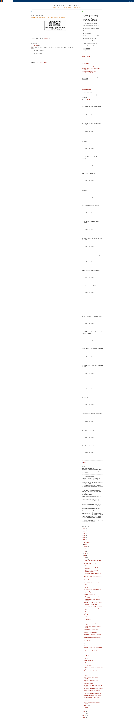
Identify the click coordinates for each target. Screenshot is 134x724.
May (85, 555)
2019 (84, 531)
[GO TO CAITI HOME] (82, 11)
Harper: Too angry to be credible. (90, 669)
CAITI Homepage (85, 61)
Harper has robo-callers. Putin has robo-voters (93, 667)
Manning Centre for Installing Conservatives (93, 606)
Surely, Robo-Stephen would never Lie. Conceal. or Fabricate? (48, 17)
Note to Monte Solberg (88, 683)
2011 (84, 709)
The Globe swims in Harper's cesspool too (92, 693)
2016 (84, 533)
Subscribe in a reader (86, 89)
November (86, 544)
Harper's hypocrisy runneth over (90, 611)
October (86, 546)
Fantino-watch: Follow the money (90, 604)
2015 (84, 535)
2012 (84, 541)
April (85, 557)
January (86, 707)
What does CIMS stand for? (89, 594)
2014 (84, 537)
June (85, 553)
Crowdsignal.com (85, 50)
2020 (84, 530)
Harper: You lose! (87, 662)
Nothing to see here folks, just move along (92, 695)
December (86, 542)
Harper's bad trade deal (88, 660)
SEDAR (87, 498)
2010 (84, 711)
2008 (84, 715)
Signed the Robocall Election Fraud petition (92, 602)
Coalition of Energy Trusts (87, 65)
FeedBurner (89, 99)
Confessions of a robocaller (89, 621)
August (85, 549)
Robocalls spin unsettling (89, 643)
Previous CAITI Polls (86, 56)
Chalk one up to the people (89, 645)
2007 (84, 717)
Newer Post (33, 60)
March (85, 559)
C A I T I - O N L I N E (67, 6)
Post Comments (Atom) (41, 62)
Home (55, 60)
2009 (84, 713)
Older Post (77, 60)
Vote (84, 48)
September (86, 548)
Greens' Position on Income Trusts (89, 66)
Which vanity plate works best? (90, 632)
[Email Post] (49, 38)
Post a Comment (34, 58)
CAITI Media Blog (85, 63)
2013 (84, 539)
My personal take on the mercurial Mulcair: (92, 589)
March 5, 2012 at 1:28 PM (41, 55)
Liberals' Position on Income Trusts (89, 71)
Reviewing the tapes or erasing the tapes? (92, 697)
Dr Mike (36, 45)
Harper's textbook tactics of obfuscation (92, 612)
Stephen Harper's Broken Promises (89, 72)
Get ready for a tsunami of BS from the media (93, 688)
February (86, 705)
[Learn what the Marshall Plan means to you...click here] (31, 11)
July (85, 551)
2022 (84, 528)
